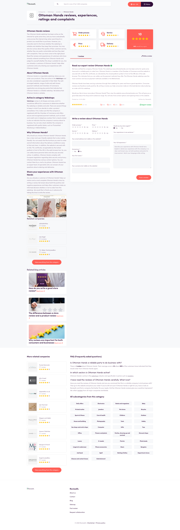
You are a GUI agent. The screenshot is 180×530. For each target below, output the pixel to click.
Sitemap (72, 504)
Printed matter (79, 409)
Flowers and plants (101, 433)
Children (122, 415)
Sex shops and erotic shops (79, 427)
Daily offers (79, 403)
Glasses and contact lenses (79, 459)
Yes (75, 151)
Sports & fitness (80, 415)
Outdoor (143, 415)
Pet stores (122, 409)
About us (73, 493)
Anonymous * (76, 149)
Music (122, 447)
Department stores (143, 453)
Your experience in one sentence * (124, 132)
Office (80, 433)
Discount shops (143, 433)
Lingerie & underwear (79, 447)
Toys (143, 427)
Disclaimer (91, 523)
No (81, 151)
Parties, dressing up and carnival (122, 434)
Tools (122, 421)
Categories (42, 12)
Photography (101, 421)
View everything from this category (46, 262)
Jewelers (58, 12)
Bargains (143, 447)
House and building (80, 421)
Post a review (143, 177)
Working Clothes (122, 453)
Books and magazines (122, 403)
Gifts (122, 427)
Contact (72, 497)
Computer (101, 427)
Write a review (147, 56)
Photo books (143, 441)
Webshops (51, 12)
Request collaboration (77, 512)
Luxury (80, 441)
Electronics (101, 403)
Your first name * (77, 155)
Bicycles (143, 409)
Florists (122, 441)
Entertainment (101, 459)
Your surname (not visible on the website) (84, 166)
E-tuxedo (101, 441)
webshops (95, 376)
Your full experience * (120, 142)
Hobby (144, 421)
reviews (80, 390)
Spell (101, 453)
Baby (143, 403)
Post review (74, 508)
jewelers (130, 376)
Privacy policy (100, 523)
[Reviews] (31, 4)
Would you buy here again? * (122, 126)
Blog (71, 500)
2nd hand (80, 453)
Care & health (101, 415)
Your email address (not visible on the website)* (86, 139)
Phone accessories (101, 447)
